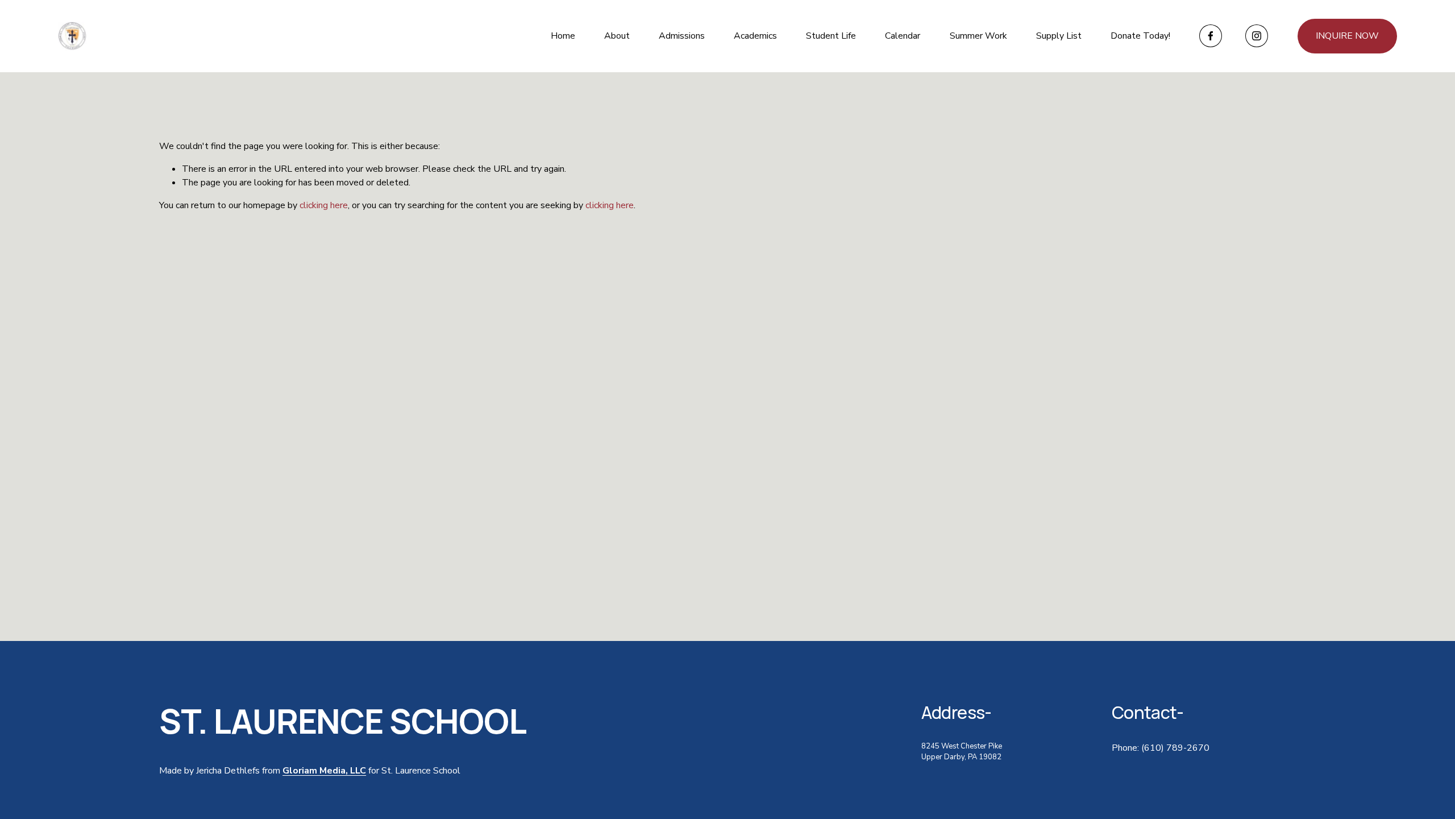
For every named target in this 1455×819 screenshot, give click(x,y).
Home (563, 36)
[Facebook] (1210, 35)
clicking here (324, 205)
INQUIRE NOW (1347, 36)
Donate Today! (1140, 36)
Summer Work (978, 36)
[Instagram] (1256, 35)
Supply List (1059, 36)
